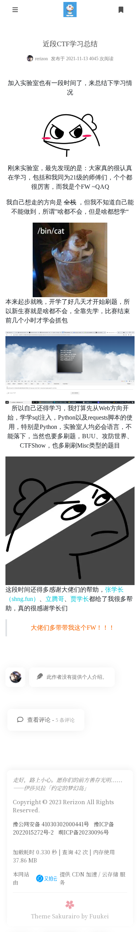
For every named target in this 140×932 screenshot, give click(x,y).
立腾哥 (55, 599)
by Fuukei (95, 916)
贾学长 (79, 599)
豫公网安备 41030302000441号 (51, 824)
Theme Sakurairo (55, 916)
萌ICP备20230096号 (83, 832)
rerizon (41, 58)
